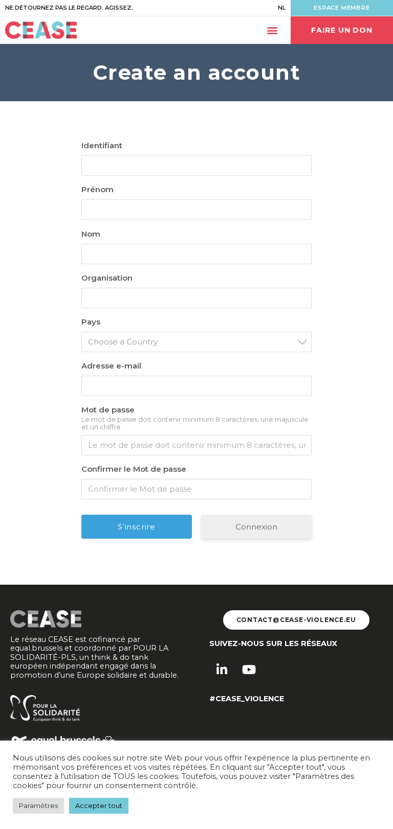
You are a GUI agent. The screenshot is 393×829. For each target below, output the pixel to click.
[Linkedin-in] (221, 669)
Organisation (107, 278)
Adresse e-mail (111, 366)
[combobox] (196, 342)
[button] (272, 30)
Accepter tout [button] (98, 805)
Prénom (97, 189)
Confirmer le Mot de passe (133, 469)
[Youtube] (248, 669)
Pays (90, 322)
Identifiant (101, 145)
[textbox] (199, 341)
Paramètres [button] (38, 805)
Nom (90, 234)
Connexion (256, 527)
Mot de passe (108, 409)
